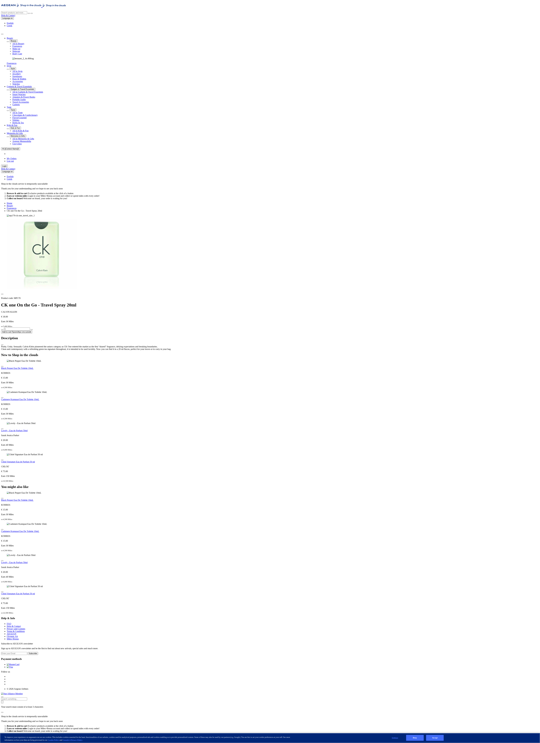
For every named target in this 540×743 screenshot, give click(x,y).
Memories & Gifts (15, 133)
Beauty (10, 38)
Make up (16, 48)
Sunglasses (17, 76)
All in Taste (17, 112)
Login (4, 166)
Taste (9, 107)
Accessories (17, 81)
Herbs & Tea (18, 122)
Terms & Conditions (16, 631)
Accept (435, 738)
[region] (270, 738)
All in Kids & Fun (20, 130)
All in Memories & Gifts (23, 139)
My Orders (11, 158)
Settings (395, 738)
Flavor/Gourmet (19, 117)
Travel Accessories (20, 102)
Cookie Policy (54, 740)
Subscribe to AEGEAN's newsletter (17, 643)
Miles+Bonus (13, 639)
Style (9, 66)
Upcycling (17, 144)
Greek (9, 25)
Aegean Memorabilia (21, 141)
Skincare (16, 51)
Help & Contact (8, 15)
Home (9, 203)
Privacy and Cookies (16, 629)
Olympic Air (12, 636)
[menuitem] (273, 51)
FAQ (9, 623)
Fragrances (17, 46)
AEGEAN (11, 634)
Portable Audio (19, 99)
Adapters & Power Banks (23, 97)
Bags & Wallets (19, 79)
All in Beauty (18, 43)
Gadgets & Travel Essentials (19, 86)
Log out (10, 161)
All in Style (17, 71)
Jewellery (16, 74)
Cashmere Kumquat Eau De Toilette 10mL (20, 399)
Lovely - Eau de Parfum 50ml (14, 430)
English (10, 23)
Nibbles (15, 120)
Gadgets (16, 104)
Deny (415, 738)
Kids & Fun (12, 125)
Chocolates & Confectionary (25, 115)
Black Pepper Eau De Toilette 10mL (17, 368)
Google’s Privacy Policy (72, 740)
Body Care (17, 54)
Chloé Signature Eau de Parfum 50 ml (18, 462)
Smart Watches (19, 94)
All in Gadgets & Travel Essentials (27, 92)
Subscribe (33, 653)
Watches (16, 84)
